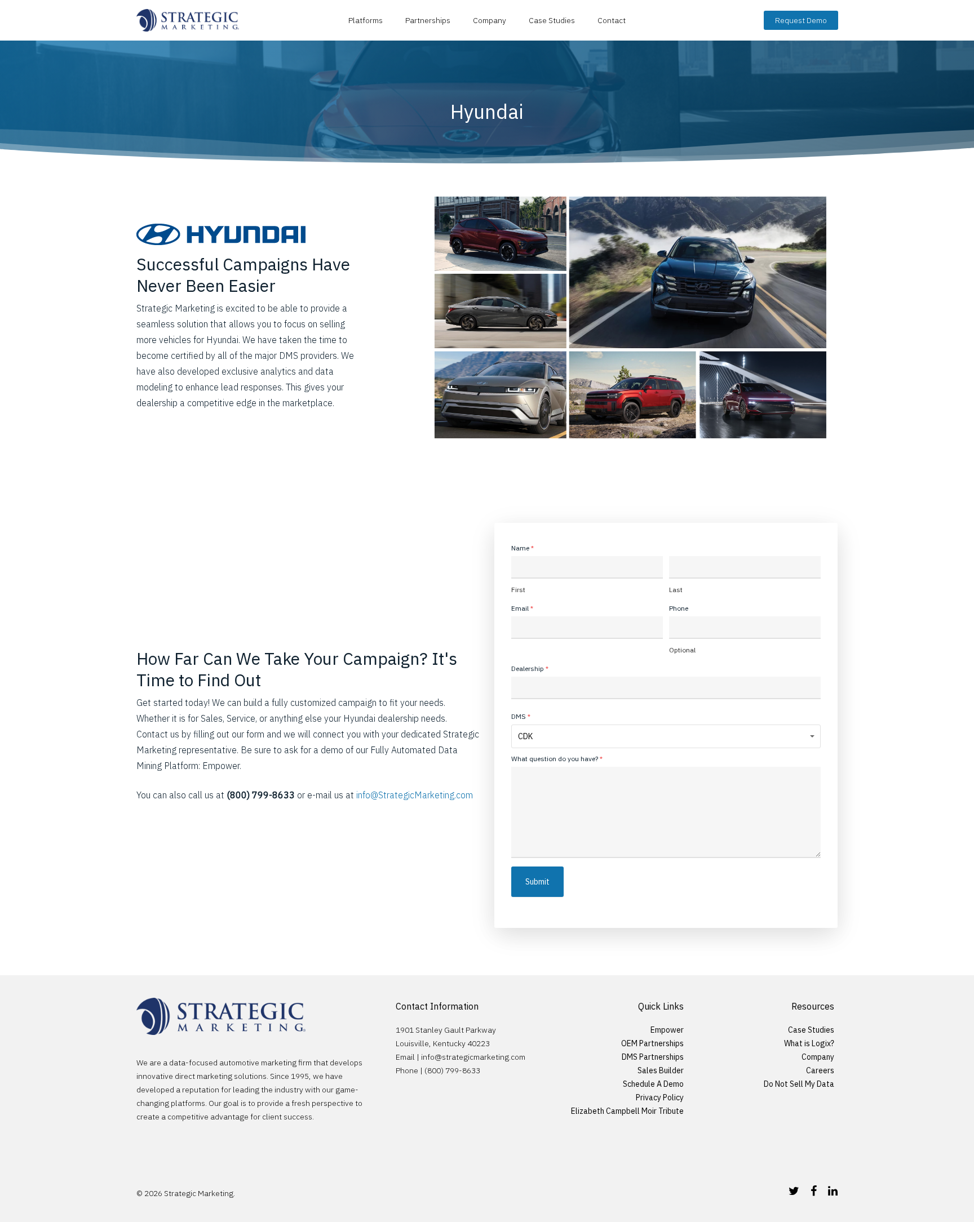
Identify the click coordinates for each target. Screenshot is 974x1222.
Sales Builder (660, 1070)
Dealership (529, 668)
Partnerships (427, 20)
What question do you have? (557, 758)
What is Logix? (809, 1043)
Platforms (365, 20)
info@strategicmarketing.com (473, 1057)
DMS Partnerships (653, 1057)
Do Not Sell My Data (799, 1084)
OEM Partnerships (652, 1043)
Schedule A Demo (653, 1084)
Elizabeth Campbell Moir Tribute (627, 1111)
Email (522, 608)
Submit (537, 882)
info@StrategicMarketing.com (414, 795)
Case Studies (552, 20)
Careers (820, 1070)
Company (489, 20)
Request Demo (801, 20)
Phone (678, 608)
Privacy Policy (660, 1097)
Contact (611, 20)
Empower (667, 1030)
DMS (520, 716)
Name (522, 548)
